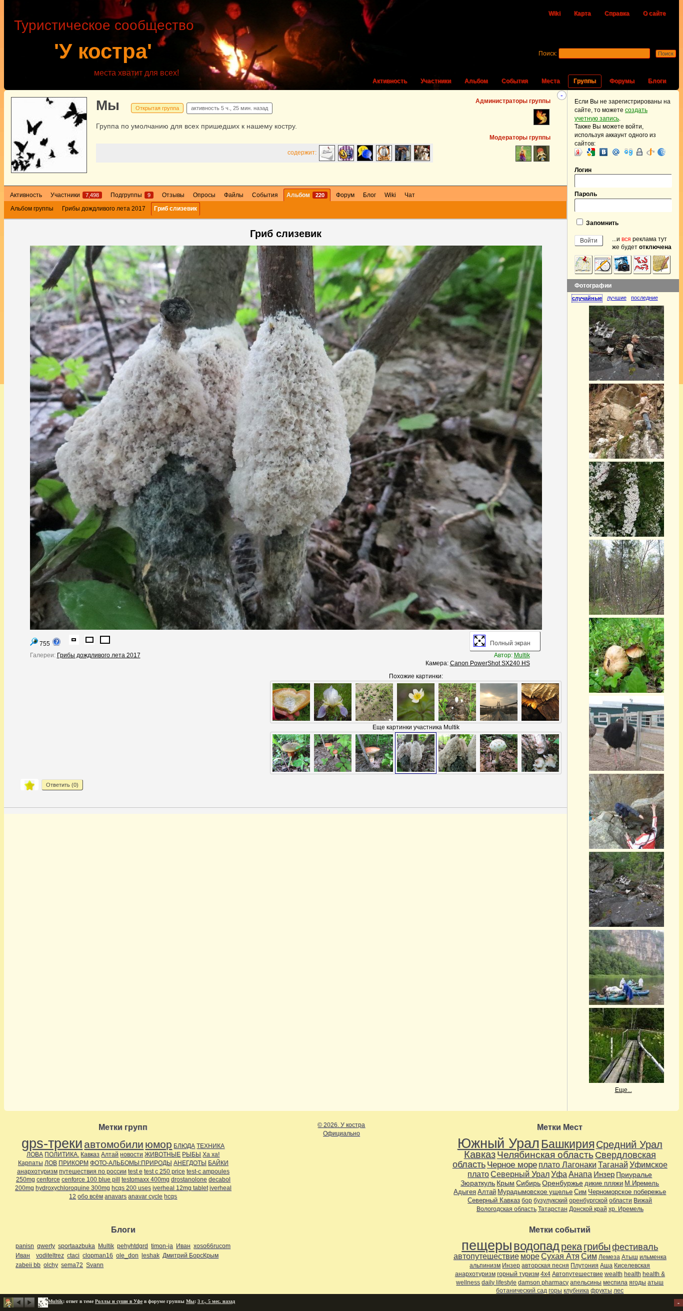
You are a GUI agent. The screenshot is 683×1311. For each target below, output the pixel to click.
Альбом (476, 81)
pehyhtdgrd (132, 1245)
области (620, 1200)
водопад (537, 1245)
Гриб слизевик (175, 208)
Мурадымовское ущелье (535, 1191)
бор (527, 1200)
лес (619, 1290)
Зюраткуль (477, 1183)
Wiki (554, 13)
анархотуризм (37, 1171)
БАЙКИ (218, 1162)
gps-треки (52, 1143)
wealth (613, 1273)
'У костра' (103, 51)
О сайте (654, 13)
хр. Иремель (626, 1208)
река (571, 1246)
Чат (409, 195)
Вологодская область (506, 1208)
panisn (25, 1245)
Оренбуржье (562, 1183)
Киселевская (632, 1265)
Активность (389, 81)
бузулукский (551, 1200)
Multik (522, 655)
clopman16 (97, 1255)
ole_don (127, 1255)
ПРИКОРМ (73, 1162)
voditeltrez (50, 1255)
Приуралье (634, 1174)
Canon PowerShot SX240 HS (490, 663)
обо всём (90, 1196)
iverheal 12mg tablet (180, 1187)
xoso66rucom (212, 1245)
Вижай (643, 1200)
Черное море (512, 1164)
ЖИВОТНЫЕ (162, 1154)
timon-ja (162, 1245)
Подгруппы (130, 195)
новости (131, 1154)
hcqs (170, 1196)
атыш (656, 1282)
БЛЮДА (184, 1145)
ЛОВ (50, 1162)
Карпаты (30, 1162)
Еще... (623, 1089)
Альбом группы (32, 208)
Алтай (109, 1154)
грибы (597, 1246)
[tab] (589, 298)
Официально (341, 1133)
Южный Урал (499, 1143)
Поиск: (547, 53)
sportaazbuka (76, 1245)
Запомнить (601, 223)
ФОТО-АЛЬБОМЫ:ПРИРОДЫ (131, 1162)
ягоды (637, 1282)
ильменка (653, 1256)
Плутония (584, 1265)
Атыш (630, 1256)
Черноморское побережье (627, 1191)
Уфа (559, 1173)
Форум (345, 195)
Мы (108, 105)
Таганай (613, 1164)
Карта (582, 13)
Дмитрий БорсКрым (190, 1255)
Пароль (585, 194)
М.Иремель (641, 1183)
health (632, 1273)
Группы (585, 81)
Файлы (234, 195)
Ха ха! (211, 1154)
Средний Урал (629, 1144)
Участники (435, 81)
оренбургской (588, 1200)
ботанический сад (521, 1290)
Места (551, 81)
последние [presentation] (644, 298)
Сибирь (528, 1183)
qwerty (46, 1245)
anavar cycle (145, 1196)
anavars (115, 1196)
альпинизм (485, 1265)
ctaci (73, 1255)
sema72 (72, 1264)
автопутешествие (486, 1256)
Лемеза (609, 1256)
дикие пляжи (603, 1183)
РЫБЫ (191, 1154)
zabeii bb (28, 1264)
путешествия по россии (92, 1171)
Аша (606, 1265)
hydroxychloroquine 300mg (73, 1187)
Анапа (580, 1174)
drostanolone (189, 1179)
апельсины (586, 1282)
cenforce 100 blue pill (91, 1179)
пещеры (487, 1245)
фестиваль (635, 1246)
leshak (151, 1255)
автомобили (114, 1144)
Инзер (604, 1174)
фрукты (601, 1290)
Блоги (657, 81)
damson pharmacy (543, 1282)
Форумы (622, 81)
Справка (617, 13)
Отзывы (173, 195)
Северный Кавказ (494, 1200)
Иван (183, 1245)
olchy (51, 1264)
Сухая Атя (560, 1256)
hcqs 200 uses (131, 1187)
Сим (580, 1191)
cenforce (48, 1179)
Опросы (204, 195)
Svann (95, 1264)
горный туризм (518, 1273)
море (530, 1256)
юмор (158, 1144)
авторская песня (545, 1265)
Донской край (588, 1208)
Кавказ (90, 1154)
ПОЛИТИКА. (61, 1154)
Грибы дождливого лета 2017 (104, 208)
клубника (576, 1290)
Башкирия (567, 1143)
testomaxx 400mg (146, 1179)
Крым (505, 1183)
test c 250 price (164, 1171)
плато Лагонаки (567, 1164)
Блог (369, 195)
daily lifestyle (499, 1282)
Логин (583, 170)
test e (135, 1171)
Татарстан (553, 1208)
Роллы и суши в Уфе (118, 1301)
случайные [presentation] (587, 298)
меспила (615, 1282)
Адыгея (465, 1191)
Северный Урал (520, 1173)
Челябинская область (545, 1154)
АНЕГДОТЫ (190, 1162)
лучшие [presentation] (616, 298)
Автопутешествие (577, 1273)
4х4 (545, 1273)
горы (555, 1290)
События (515, 81)
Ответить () (62, 785)
